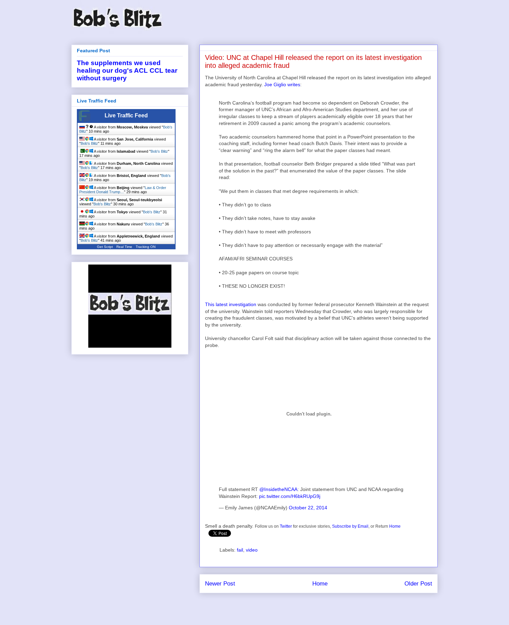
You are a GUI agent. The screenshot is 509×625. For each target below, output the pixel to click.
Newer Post (220, 583)
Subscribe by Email (350, 526)
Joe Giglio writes (282, 84)
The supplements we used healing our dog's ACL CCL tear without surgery (127, 70)
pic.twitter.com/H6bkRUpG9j (289, 496)
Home (395, 526)
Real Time (124, 247)
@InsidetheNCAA (278, 489)
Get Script (105, 247)
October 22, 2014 (308, 507)
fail (240, 550)
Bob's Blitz (89, 143)
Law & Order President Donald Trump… (122, 190)
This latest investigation (230, 304)
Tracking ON (145, 247)
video (252, 550)
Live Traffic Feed (126, 115)
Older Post (418, 583)
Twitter (286, 526)
